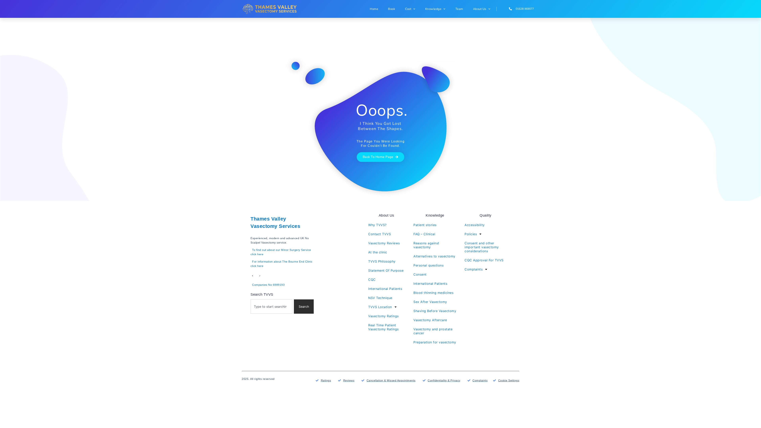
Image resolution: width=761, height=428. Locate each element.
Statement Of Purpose (385, 270)
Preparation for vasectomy (434, 342)
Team (459, 9)
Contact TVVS (379, 234)
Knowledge (433, 9)
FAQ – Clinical (424, 234)
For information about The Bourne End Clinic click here (281, 264)
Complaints (474, 269)
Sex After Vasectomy (430, 302)
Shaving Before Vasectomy (434, 311)
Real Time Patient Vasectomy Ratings (383, 327)
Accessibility (475, 225)
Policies (471, 234)
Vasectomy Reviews (384, 243)
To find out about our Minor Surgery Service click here (280, 252)
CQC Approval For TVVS (484, 260)
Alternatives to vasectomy (434, 256)
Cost (408, 9)
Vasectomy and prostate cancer (432, 331)
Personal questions (428, 265)
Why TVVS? (377, 225)
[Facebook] (252, 276)
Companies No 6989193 (268, 284)
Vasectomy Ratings (383, 316)
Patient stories (425, 225)
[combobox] (271, 306)
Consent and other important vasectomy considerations (482, 247)
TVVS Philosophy (382, 261)
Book (391, 9)
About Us (479, 9)
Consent (420, 274)
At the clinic (377, 252)
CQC (372, 280)
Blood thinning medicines (433, 293)
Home (374, 9)
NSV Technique (380, 298)
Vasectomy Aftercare (430, 320)
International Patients (385, 289)
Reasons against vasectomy (426, 245)
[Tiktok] (260, 276)
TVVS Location (380, 307)
